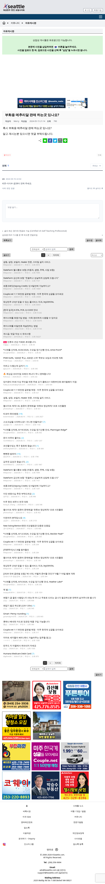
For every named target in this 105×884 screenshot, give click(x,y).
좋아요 (7, 155)
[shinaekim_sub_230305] (46, 695)
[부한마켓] (16, 756)
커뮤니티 (15, 22)
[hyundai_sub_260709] (75, 756)
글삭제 (98, 240)
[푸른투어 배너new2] (77, 695)
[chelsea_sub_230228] (75, 786)
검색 (71, 249)
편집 (8, 188)
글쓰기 (6, 255)
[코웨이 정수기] (16, 786)
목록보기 (7, 240)
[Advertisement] (53, 76)
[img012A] (45, 785)
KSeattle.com (58, 854)
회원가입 (98, 10)
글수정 (89, 240)
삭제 (4, 188)
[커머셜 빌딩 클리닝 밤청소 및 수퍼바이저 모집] (16, 726)
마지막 (56, 255)
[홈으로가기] (13, 7)
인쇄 (99, 155)
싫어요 (99, 188)
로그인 (87, 10)
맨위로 (50, 849)
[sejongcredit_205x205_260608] (16, 695)
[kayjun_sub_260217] (47, 726)
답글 (12, 188)
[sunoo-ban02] (46, 756)
